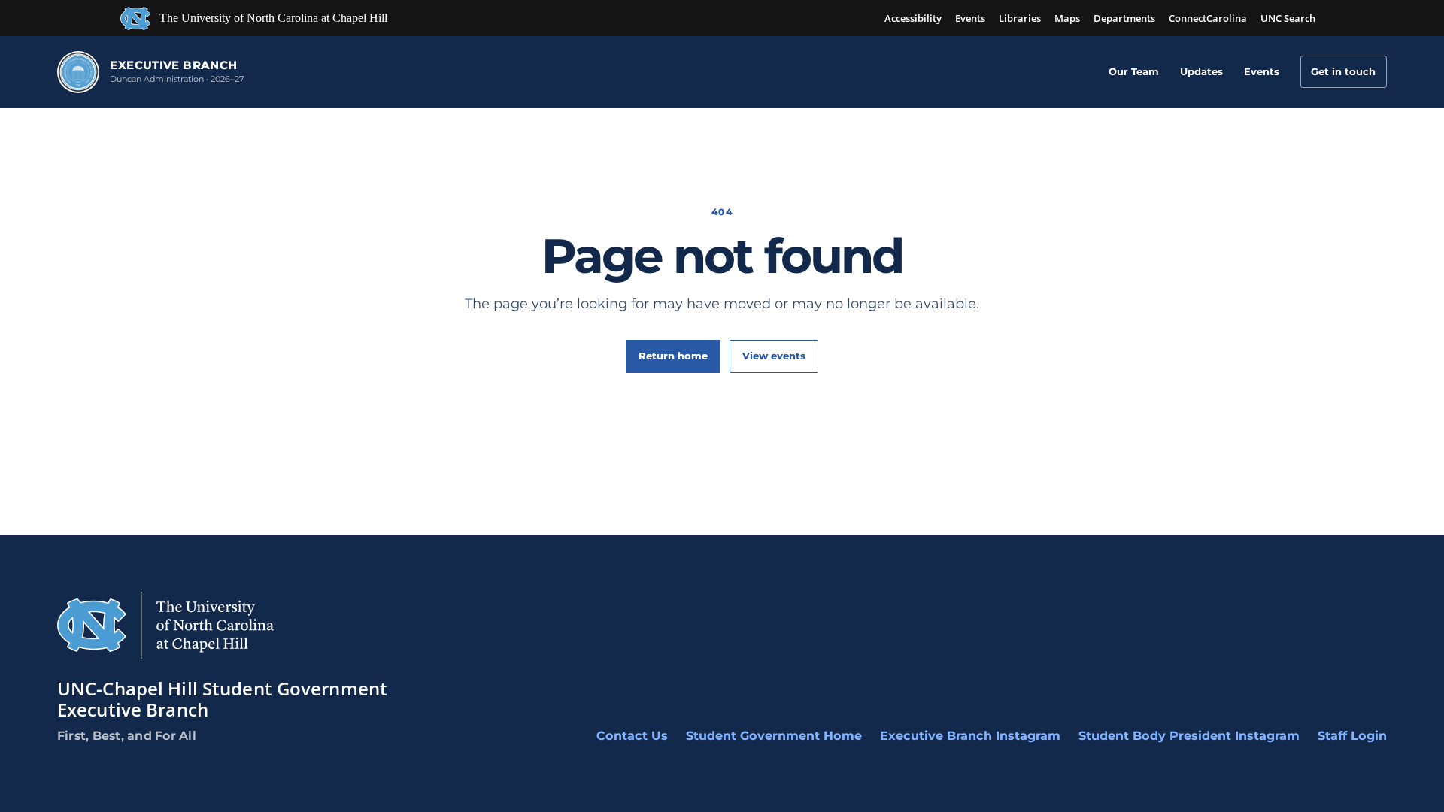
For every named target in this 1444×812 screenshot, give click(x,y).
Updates (1201, 71)
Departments (1124, 18)
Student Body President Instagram (1189, 736)
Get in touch (1343, 71)
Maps (1067, 18)
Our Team (1134, 71)
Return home (673, 356)
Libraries (1020, 18)
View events (773, 356)
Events (970, 18)
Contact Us (632, 736)
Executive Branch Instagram (970, 736)
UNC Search (1287, 18)
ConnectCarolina (1208, 18)
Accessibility (913, 18)
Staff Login (1352, 736)
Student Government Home (774, 736)
